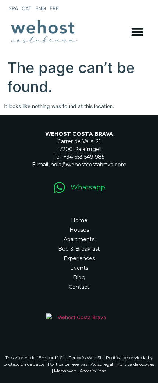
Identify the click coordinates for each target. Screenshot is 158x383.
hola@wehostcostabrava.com (88, 164)
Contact (79, 287)
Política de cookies (135, 364)
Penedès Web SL (85, 357)
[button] (137, 31)
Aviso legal (102, 364)
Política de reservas (67, 364)
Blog (79, 277)
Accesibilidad (93, 370)
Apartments (79, 239)
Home (79, 220)
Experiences (79, 258)
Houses (79, 230)
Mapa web (65, 370)
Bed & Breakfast (79, 249)
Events (79, 268)
